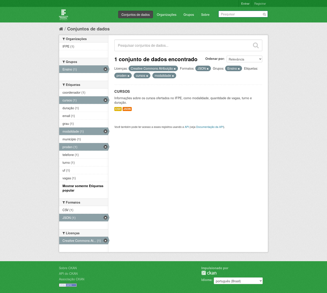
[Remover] (175, 68)
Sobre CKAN (68, 268)
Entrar (245, 3)
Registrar (260, 3)
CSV (118, 109)
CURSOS (122, 91)
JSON (127, 109)
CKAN (208, 273)
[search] (256, 45)
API (187, 127)
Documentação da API (209, 127)
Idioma (206, 279)
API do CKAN (68, 273)
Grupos (189, 14)
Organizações (166, 14)
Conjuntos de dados (135, 14)
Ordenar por (214, 58)
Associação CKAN (71, 279)
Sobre (205, 14)
